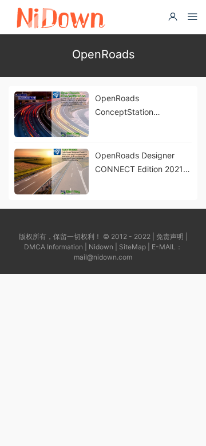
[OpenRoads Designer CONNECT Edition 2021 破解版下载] (51, 171)
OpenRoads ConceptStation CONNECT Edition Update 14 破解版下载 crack (136, 106)
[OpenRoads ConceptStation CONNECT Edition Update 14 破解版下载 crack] (51, 114)
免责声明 (170, 236)
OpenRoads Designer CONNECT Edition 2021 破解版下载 (139, 163)
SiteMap (132, 246)
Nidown (101, 246)
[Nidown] (60, 17)
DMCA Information (53, 246)
